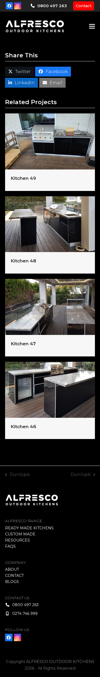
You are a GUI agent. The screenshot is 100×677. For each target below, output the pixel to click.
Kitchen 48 (23, 260)
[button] (92, 26)
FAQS (10, 546)
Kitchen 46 (23, 426)
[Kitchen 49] (50, 141)
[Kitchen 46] (50, 389)
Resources (17, 540)
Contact (83, 5)
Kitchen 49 (23, 178)
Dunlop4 (17, 475)
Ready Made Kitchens (29, 528)
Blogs (12, 581)
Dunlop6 (80, 475)
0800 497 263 (52, 5)
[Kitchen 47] (50, 306)
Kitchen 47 (23, 343)
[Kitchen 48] (50, 223)
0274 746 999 (25, 613)
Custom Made (20, 534)
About (12, 569)
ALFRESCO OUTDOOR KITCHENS (60, 661)
